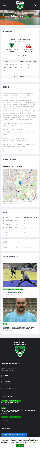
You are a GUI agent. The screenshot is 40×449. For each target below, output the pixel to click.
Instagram (14, 388)
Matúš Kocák (9, 220)
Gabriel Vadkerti (8, 223)
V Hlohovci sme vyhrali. (12, 292)
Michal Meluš (9, 230)
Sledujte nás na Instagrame (13, 435)
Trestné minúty (32, 217)
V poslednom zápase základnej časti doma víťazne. (19, 419)
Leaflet (14, 199)
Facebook (5, 388)
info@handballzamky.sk (11, 377)
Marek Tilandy (9, 232)
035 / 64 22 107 (8, 383)
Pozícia (17, 217)
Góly (24, 217)
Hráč (7, 217)
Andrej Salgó (9, 227)
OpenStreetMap (26, 199)
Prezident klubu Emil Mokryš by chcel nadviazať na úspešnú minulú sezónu (18, 327)
